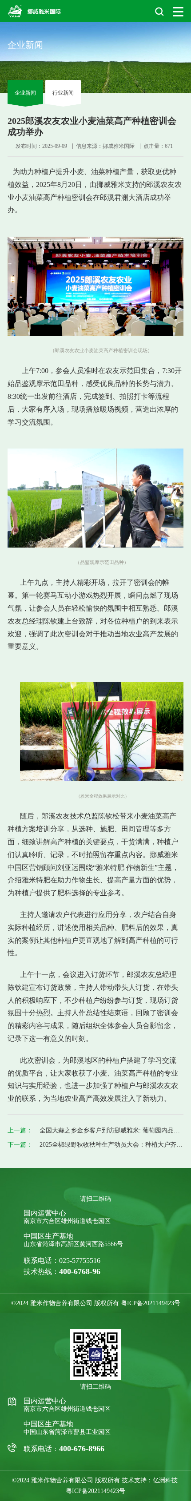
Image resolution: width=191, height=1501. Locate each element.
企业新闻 (25, 93)
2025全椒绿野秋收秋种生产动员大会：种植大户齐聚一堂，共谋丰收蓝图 (111, 1144)
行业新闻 (63, 93)
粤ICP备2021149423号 (150, 1303)
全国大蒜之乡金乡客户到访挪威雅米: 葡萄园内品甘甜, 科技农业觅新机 (111, 1130)
